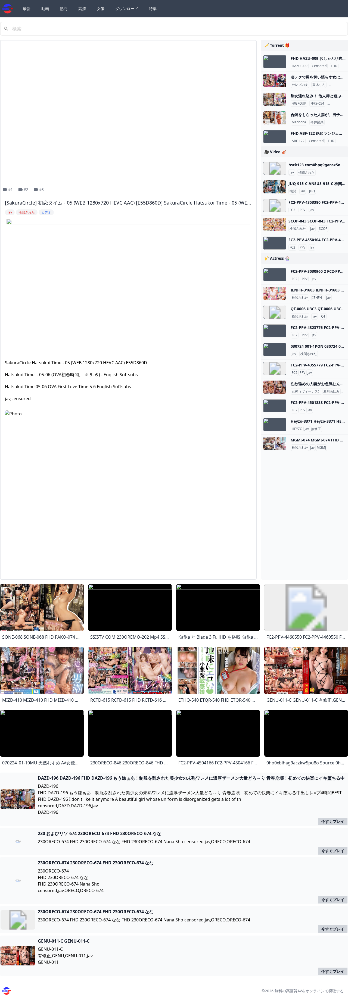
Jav (292, 172)
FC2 (292, 210)
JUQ (312, 191)
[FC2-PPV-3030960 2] (274, 274)
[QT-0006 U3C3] (274, 312)
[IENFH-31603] (274, 293)
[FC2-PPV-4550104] (274, 243)
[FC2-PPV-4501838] (274, 405)
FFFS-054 (317, 103)
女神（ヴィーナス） (306, 391)
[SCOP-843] (274, 224)
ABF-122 (298, 141)
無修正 (316, 429)
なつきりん (338, 85)
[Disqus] (128, 507)
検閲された (306, 172)
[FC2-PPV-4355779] (274, 368)
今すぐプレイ (332, 821)
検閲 (293, 191)
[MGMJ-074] (274, 443)
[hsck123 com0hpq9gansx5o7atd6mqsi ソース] (274, 168)
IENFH (317, 298)
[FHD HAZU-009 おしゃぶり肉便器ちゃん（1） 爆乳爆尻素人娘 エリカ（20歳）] (274, 61)
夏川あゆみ (331, 391)
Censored (319, 66)
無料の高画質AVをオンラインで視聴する (309, 990)
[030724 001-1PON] (274, 349)
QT (323, 316)
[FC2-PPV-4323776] (274, 330)
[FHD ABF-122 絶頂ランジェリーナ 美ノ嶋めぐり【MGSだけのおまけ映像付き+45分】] (274, 136)
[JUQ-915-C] (274, 186)
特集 (153, 8)
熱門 (63, 8)
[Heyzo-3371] (274, 424)
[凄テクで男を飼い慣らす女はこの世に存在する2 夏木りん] (274, 80)
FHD (334, 66)
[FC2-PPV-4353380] (274, 205)
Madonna (299, 122)
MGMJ (321, 447)
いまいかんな (337, 122)
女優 (100, 8)
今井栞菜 (317, 122)
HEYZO (297, 429)
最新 (26, 8)
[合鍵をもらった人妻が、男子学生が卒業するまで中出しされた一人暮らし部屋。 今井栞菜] (274, 117)
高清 (82, 8)
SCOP (323, 229)
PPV (302, 210)
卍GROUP (299, 103)
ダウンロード (126, 8)
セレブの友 (300, 85)
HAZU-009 (299, 66)
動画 (45, 8)
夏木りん (318, 85)
